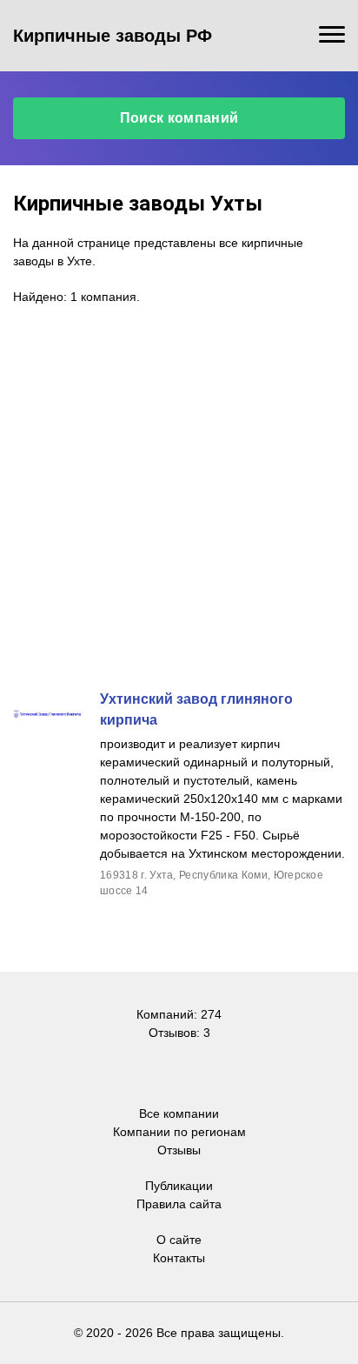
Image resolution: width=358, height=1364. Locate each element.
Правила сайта (179, 1204)
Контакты (179, 1258)
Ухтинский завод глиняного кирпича (196, 709)
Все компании (179, 1113)
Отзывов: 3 (179, 1033)
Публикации (179, 1186)
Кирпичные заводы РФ (112, 35)
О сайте (179, 1240)
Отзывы (179, 1150)
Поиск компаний (179, 117)
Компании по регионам (179, 1132)
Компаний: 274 (179, 1014)
